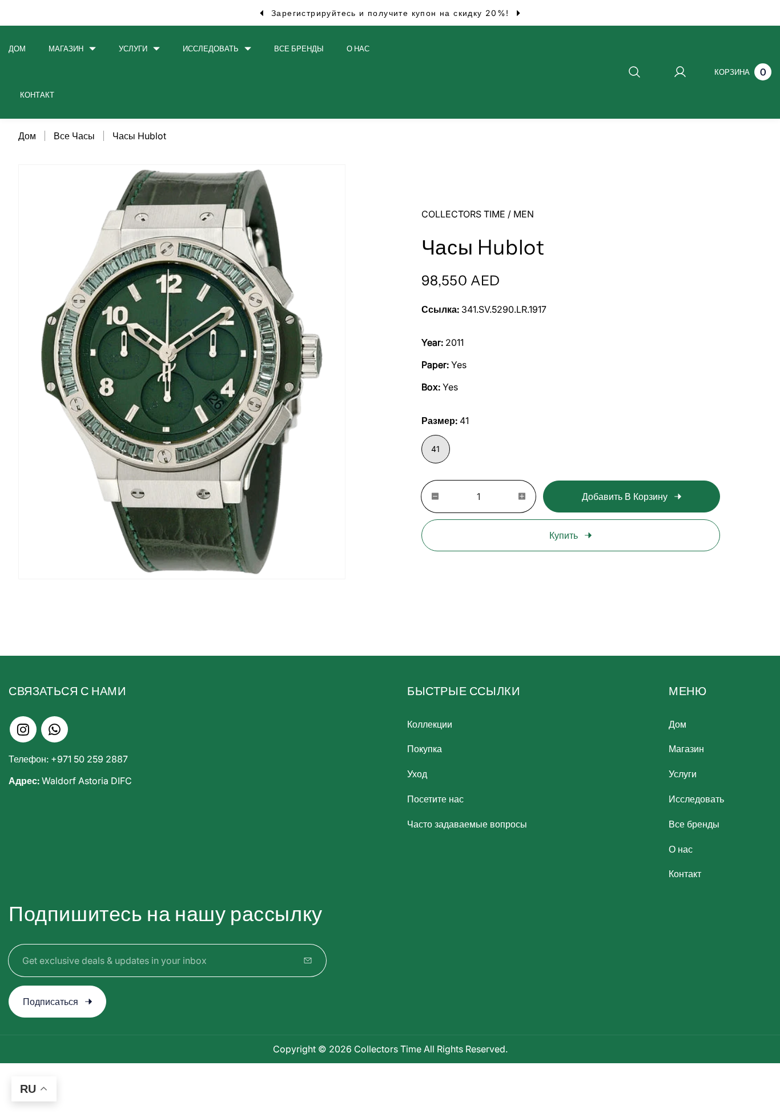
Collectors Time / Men (477, 214)
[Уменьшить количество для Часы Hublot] (430, 496)
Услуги (683, 774)
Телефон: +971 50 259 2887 (68, 759)
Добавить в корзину (625, 496)
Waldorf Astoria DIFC (70, 780)
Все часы (74, 136)
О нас (681, 849)
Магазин (686, 748)
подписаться (50, 1001)
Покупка (424, 748)
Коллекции (429, 724)
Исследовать (696, 799)
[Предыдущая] (261, 13)
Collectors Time (387, 1049)
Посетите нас (435, 799)
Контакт (685, 873)
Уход (417, 774)
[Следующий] (519, 13)
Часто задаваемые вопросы (467, 824)
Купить (563, 535)
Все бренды (694, 824)
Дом (27, 136)
